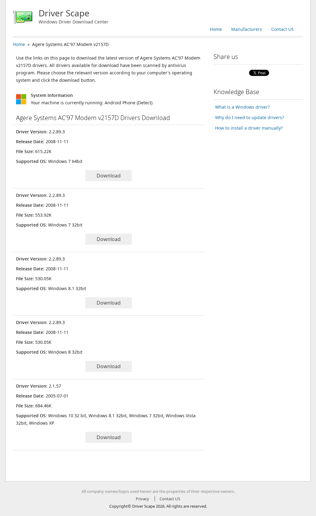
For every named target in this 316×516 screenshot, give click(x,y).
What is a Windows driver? (242, 107)
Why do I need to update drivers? (249, 117)
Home (216, 29)
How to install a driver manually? (249, 128)
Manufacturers (246, 29)
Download (109, 175)
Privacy (142, 498)
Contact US (282, 29)
